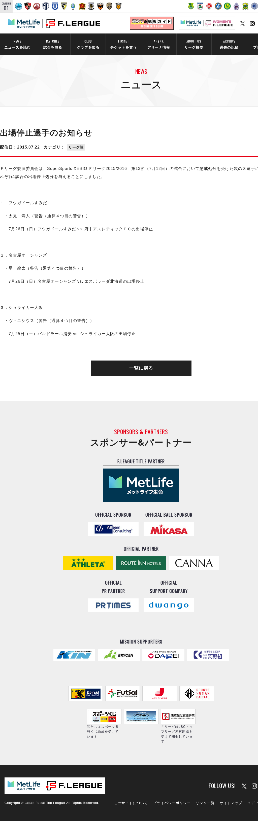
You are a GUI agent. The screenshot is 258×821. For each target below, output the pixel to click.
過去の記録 (229, 44)
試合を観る (52, 44)
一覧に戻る (141, 368)
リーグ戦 (76, 147)
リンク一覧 (205, 802)
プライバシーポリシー (172, 802)
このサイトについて (131, 802)
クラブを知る (88, 44)
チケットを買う (123, 44)
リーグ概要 (193, 44)
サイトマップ (231, 802)
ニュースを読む (17, 44)
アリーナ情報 (158, 44)
